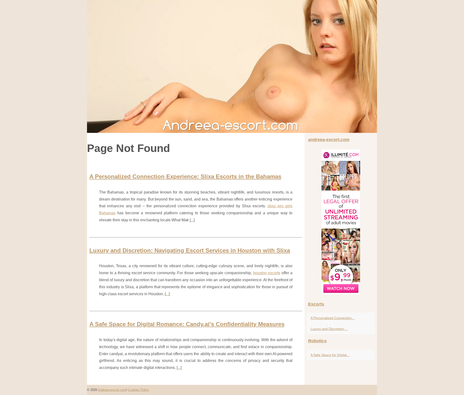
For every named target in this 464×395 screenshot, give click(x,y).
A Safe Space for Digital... (330, 355)
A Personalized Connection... (333, 318)
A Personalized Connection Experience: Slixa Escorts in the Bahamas (185, 176)
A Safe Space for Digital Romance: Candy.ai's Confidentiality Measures (186, 324)
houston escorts (266, 273)
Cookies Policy (138, 390)
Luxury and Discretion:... (329, 329)
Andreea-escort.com (112, 390)
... (192, 220)
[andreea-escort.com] (232, 66)
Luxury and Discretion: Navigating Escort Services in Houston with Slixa (189, 250)
